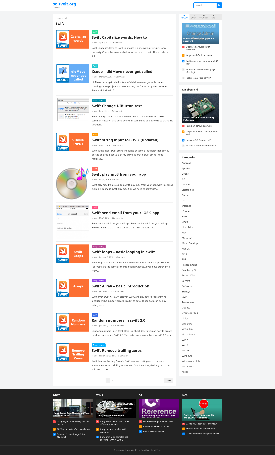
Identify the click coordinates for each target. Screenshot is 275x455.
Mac (184, 232)
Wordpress (188, 366)
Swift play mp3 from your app (119, 174)
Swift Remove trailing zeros (117, 350)
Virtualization (189, 334)
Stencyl (186, 291)
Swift (95, 32)
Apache (186, 168)
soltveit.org (64, 4)
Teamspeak (188, 302)
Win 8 (185, 345)
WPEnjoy (158, 450)
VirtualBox (187, 329)
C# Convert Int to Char (154, 431)
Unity (185, 318)
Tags (213, 18)
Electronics (188, 189)
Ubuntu (186, 307)
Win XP (185, 350)
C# (183, 179)
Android (186, 163)
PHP (184, 259)
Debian (186, 184)
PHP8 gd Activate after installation (73, 429)
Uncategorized (190, 313)
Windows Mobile (191, 361)
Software (187, 286)
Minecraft (187, 238)
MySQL (185, 248)
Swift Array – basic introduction (120, 286)
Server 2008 (188, 275)
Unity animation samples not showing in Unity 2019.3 (114, 438)
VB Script (187, 323)
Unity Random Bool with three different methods (114, 423)
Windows (187, 355)
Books (185, 173)
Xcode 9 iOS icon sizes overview (201, 423)
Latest (193, 18)
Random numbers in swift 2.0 (118, 320)
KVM (184, 216)
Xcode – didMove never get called (122, 71)
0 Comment (117, 42)
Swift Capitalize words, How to (119, 37)
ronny (94, 42)
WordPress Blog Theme (141, 450)
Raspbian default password (199, 55)
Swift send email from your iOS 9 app (125, 212)
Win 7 (185, 339)
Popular (184, 18)
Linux (185, 221)
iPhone (185, 211)
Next (168, 380)
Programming (98, 100)
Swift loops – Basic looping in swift (123, 251)
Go (183, 200)
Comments (203, 18)
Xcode (185, 371)
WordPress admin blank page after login (200, 71)
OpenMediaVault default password (198, 48)
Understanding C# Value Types (158, 421)
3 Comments (117, 218)
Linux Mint (187, 227)
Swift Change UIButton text (117, 105)
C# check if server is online (156, 426)
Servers (186, 280)
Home (58, 18)
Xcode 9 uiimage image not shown (202, 433)
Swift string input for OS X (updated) (125, 140)
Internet (186, 205)
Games (185, 195)
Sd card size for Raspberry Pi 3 (201, 145)
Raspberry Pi (190, 89)
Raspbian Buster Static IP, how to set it (202, 133)
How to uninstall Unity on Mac (200, 428)
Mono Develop (190, 243)
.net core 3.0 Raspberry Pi (198, 77)
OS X (184, 254)
